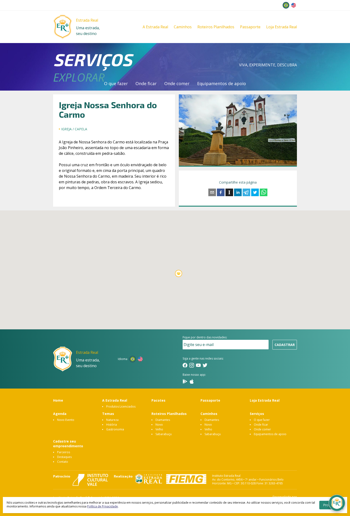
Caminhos (183, 26)
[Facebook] (185, 365)
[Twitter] (205, 365)
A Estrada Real (155, 26)
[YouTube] (198, 365)
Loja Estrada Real (281, 26)
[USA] (293, 5)
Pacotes (158, 400)
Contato (62, 462)
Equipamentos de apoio (221, 83)
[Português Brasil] (286, 5)
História (111, 425)
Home (58, 400)
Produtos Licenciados (120, 406)
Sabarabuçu (163, 434)
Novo (159, 425)
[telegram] (246, 192)
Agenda (59, 413)
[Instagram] (191, 365)
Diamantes (162, 420)
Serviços (257, 413)
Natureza (112, 420)
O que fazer (116, 83)
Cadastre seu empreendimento (68, 443)
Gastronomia (115, 429)
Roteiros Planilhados (215, 26)
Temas (108, 413)
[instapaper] (229, 192)
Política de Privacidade (102, 506)
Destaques (64, 457)
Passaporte (250, 26)
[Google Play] (185, 381)
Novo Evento (65, 420)
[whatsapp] (263, 192)
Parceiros (63, 452)
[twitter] (255, 192)
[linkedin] (238, 192)
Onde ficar (146, 83)
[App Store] (191, 381)
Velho (159, 429)
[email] (212, 192)
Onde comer (177, 83)
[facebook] (221, 192)
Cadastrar (285, 344)
